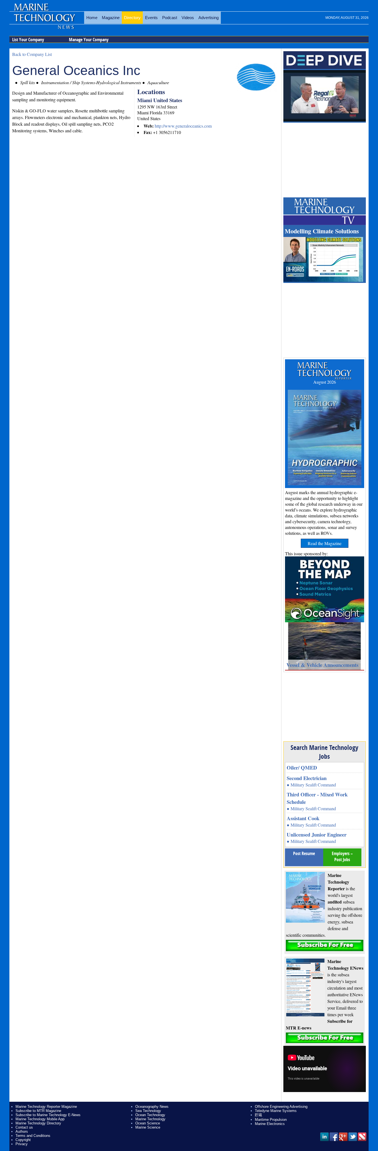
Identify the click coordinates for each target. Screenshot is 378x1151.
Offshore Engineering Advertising (281, 1106)
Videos (188, 17)
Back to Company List (32, 54)
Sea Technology (148, 1111)
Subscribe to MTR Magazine (38, 1111)
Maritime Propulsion (271, 1120)
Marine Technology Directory (38, 1123)
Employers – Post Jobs (342, 856)
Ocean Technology (150, 1115)
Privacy (21, 1144)
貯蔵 (258, 1115)
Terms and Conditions (32, 1136)
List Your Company (28, 40)
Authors (21, 1131)
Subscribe (324, 945)
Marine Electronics (270, 1124)
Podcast (169, 17)
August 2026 (324, 382)
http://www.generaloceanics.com (183, 126)
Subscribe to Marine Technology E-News (48, 1115)
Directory (132, 17)
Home (91, 17)
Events (151, 17)
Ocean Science (147, 1123)
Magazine (111, 17)
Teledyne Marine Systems (276, 1111)
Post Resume (304, 853)
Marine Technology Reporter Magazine (46, 1106)
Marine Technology (150, 1119)
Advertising (208, 17)
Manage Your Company (88, 40)
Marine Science (147, 1127)
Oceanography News (152, 1106)
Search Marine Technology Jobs (324, 752)
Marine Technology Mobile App (39, 1119)
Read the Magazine (324, 543)
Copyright (23, 1140)
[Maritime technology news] (44, 21)
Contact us (24, 1127)
